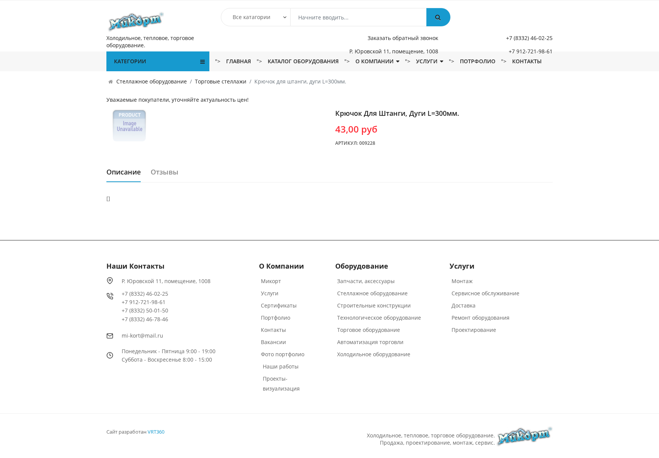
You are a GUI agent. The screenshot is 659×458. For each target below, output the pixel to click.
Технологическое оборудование (379, 317)
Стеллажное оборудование (372, 293)
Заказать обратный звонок (403, 38)
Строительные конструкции (374, 305)
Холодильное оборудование (373, 354)
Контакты (527, 61)
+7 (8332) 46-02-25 (529, 38)
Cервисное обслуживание (485, 293)
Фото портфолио (282, 354)
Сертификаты (279, 305)
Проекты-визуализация (281, 383)
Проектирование (474, 329)
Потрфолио (477, 61)
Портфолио (275, 317)
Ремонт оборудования (481, 317)
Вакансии (273, 342)
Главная (238, 61)
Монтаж (462, 281)
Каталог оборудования (303, 61)
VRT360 (156, 431)
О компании (374, 61)
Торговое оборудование (368, 329)
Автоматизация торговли (370, 342)
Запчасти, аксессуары (366, 281)
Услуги (426, 61)
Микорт (271, 281)
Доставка (464, 305)
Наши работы (281, 366)
